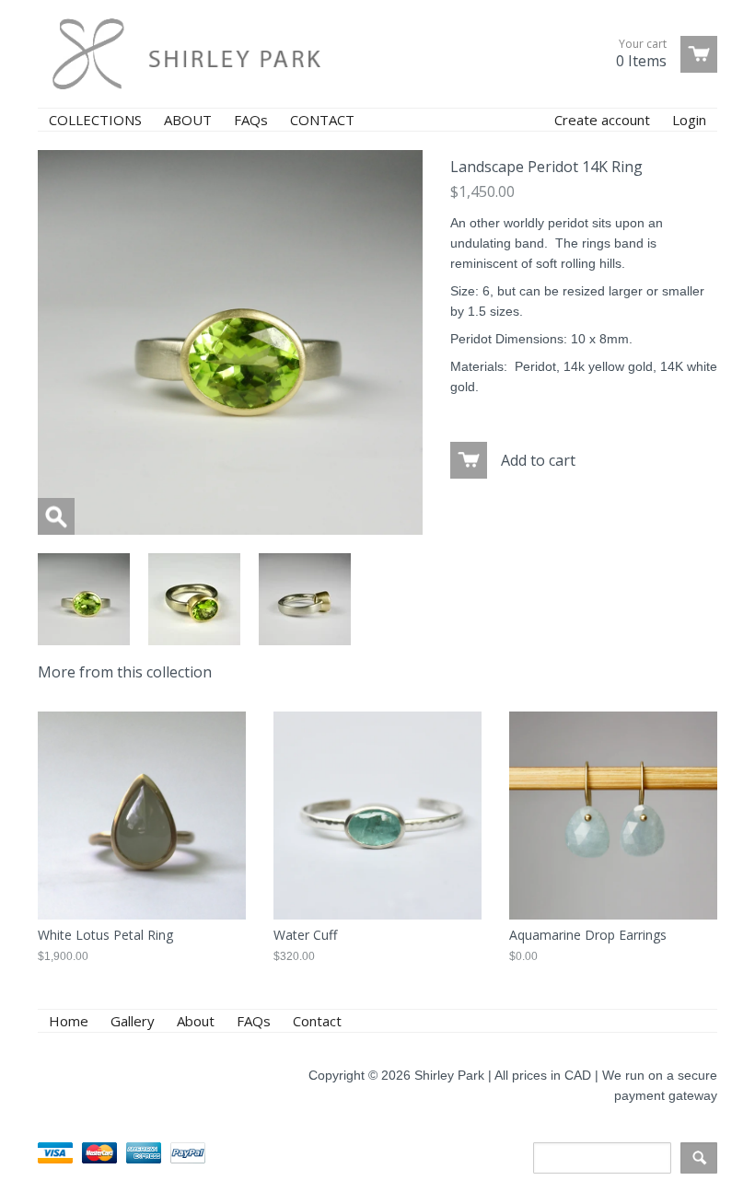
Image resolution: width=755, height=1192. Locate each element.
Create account (602, 119)
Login (689, 119)
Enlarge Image (56, 516)
